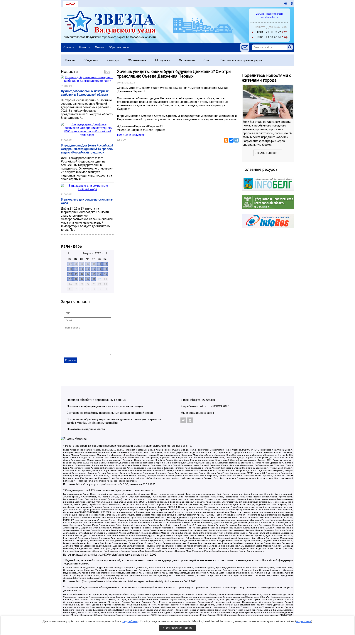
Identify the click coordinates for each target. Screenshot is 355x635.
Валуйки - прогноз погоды (269, 14)
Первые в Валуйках (131, 135)
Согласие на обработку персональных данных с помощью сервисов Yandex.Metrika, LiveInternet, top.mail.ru (114, 421)
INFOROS (215, 406)
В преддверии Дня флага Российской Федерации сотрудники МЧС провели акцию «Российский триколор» (87, 149)
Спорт (208, 60)
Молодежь (162, 60)
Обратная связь (119, 47)
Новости (84, 47)
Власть (70, 60)
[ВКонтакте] (231, 140)
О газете (68, 47)
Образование (137, 60)
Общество (91, 60)
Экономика (187, 60)
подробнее (130, 621)
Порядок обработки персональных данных (96, 400)
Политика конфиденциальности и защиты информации (105, 406)
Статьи (99, 47)
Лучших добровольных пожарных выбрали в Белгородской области (85, 92)
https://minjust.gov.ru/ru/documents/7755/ (102, 484)
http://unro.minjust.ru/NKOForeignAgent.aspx (103, 554)
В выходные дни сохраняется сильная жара (87, 201)
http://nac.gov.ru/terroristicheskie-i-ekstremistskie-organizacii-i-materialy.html (122, 581)
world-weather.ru (269, 17)
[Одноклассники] (226, 140)
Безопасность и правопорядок (241, 60)
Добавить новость (267, 153)
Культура (112, 60)
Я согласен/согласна (177, 627)
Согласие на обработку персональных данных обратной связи (110, 413)
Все (107, 71)
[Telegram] (236, 140)
